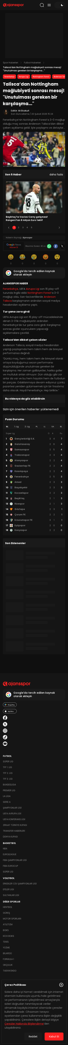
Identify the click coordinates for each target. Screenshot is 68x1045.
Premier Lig (9, 790)
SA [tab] (52, 426)
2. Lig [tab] (27, 426)
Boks (6, 930)
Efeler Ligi (8, 889)
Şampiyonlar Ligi (12, 807)
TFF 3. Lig (8, 778)
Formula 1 (8, 959)
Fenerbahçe (9, 76)
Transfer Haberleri (14, 830)
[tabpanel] (34, 482)
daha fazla (56, 174)
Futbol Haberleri (32, 62)
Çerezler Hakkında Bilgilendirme (24, 1023)
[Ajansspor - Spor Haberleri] (13, 5)
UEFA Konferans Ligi (14, 819)
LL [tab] (45, 426)
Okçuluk (8, 964)
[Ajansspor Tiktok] (5, 737)
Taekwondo (9, 970)
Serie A (7, 801)
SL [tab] (7, 426)
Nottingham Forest (41, 76)
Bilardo (7, 953)
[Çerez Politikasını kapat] (61, 985)
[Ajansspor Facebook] (5, 718)
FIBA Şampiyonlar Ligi (15, 860)
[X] (62, 246)
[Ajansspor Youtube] (5, 744)
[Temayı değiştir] (59, 5)
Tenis (6, 941)
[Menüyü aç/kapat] (49, 5)
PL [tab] (37, 426)
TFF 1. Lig (7, 767)
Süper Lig (8, 761)
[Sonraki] (59, 227)
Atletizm (8, 924)
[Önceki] (8, 227)
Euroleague (9, 854)
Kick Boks (8, 936)
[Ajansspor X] (5, 724)
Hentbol (7, 907)
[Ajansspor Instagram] (5, 731)
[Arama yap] (42, 5)
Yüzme (6, 947)
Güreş (6, 912)
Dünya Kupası (10, 836)
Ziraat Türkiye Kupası (15, 825)
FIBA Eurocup (10, 865)
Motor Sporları (12, 918)
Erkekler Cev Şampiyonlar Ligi (20, 883)
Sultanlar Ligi (11, 895)
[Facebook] (55, 246)
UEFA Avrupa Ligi (12, 813)
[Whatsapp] (49, 246)
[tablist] (34, 426)
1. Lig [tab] (16, 426)
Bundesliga (9, 784)
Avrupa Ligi (23, 76)
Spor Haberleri (10, 62)
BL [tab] (61, 426)
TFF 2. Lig (8, 773)
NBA (5, 848)
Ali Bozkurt (23, 110)
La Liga (7, 796)
